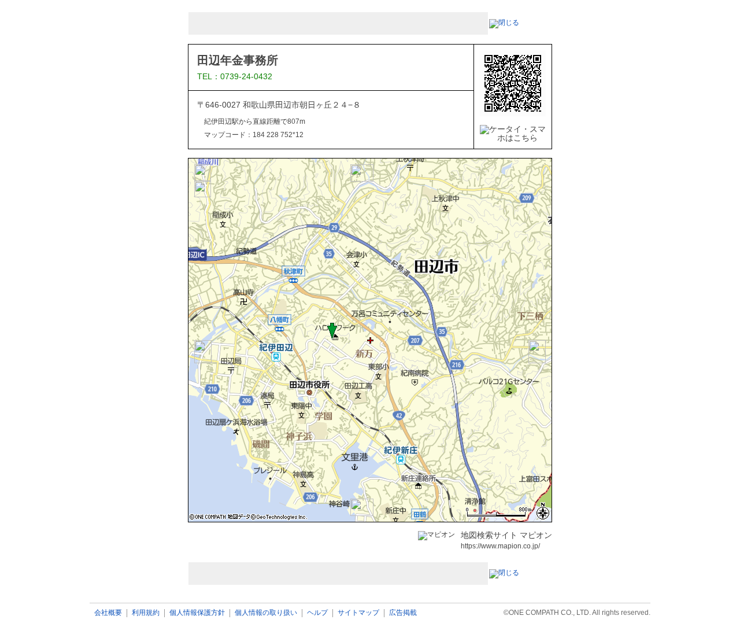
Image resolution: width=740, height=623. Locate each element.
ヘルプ (317, 613)
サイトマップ (358, 613)
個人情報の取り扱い (266, 613)
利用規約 (146, 613)
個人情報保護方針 (197, 613)
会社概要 (108, 613)
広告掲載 (403, 613)
